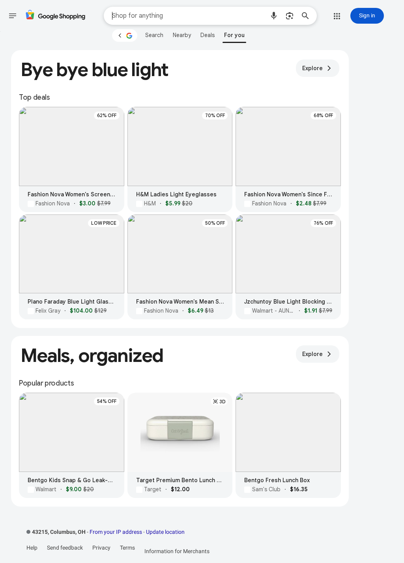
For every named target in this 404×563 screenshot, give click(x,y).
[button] (274, 15)
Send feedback (65, 547)
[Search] (307, 15)
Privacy (101, 547)
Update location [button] (165, 532)
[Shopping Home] (55, 16)
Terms (127, 547)
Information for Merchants (176, 551)
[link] (154, 35)
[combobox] (188, 15)
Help (31, 547)
